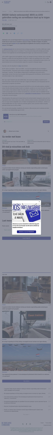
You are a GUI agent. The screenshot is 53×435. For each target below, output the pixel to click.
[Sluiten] (39, 201)
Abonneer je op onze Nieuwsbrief (26, 231)
